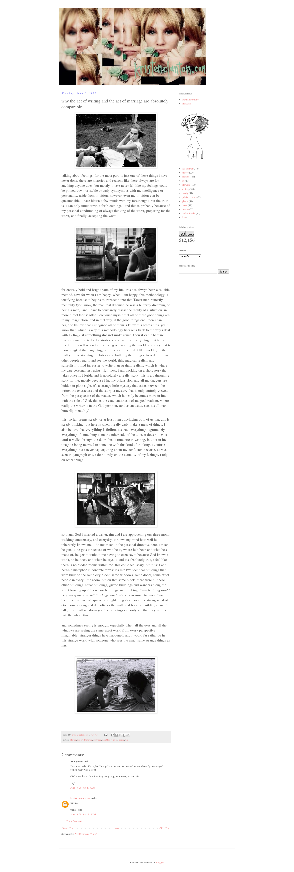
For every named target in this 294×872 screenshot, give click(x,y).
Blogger (159, 862)
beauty (185, 192)
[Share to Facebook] (124, 735)
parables (106, 739)
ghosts (185, 201)
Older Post (164, 828)
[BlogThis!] (116, 735)
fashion (185, 176)
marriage (97, 739)
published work (189, 196)
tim (126, 739)
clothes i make (188, 213)
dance (184, 205)
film (184, 217)
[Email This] (113, 735)
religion (114, 739)
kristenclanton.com (80, 798)
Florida (73, 739)
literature (88, 739)
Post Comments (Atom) (85, 833)
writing (185, 188)
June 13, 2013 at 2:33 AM (82, 787)
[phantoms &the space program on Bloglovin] (195, 158)
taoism (121, 739)
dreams (185, 209)
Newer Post (68, 828)
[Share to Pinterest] (128, 735)
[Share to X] (120, 735)
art (183, 180)
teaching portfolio (190, 99)
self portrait (187, 168)
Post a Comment (74, 821)
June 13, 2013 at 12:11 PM (83, 814)
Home (116, 828)
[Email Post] (106, 734)
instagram (186, 103)
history (80, 739)
